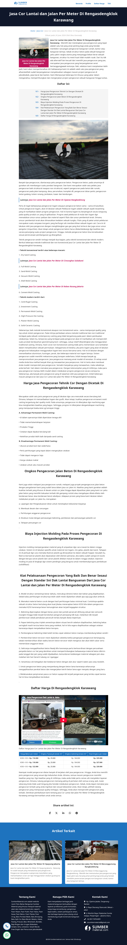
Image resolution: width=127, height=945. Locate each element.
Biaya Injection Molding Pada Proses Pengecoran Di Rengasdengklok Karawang (61, 103)
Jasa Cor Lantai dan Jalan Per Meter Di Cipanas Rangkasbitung (57, 200)
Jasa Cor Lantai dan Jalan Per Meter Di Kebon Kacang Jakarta (56, 286)
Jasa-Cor (40, 31)
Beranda (79, 3)
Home (32, 31)
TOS (109, 3)
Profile (88, 3)
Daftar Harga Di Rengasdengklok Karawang (58, 116)
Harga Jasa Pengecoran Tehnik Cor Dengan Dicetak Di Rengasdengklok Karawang (62, 92)
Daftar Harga (99, 3)
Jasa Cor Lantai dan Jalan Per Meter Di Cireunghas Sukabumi (56, 260)
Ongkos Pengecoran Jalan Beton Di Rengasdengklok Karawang (61, 98)
